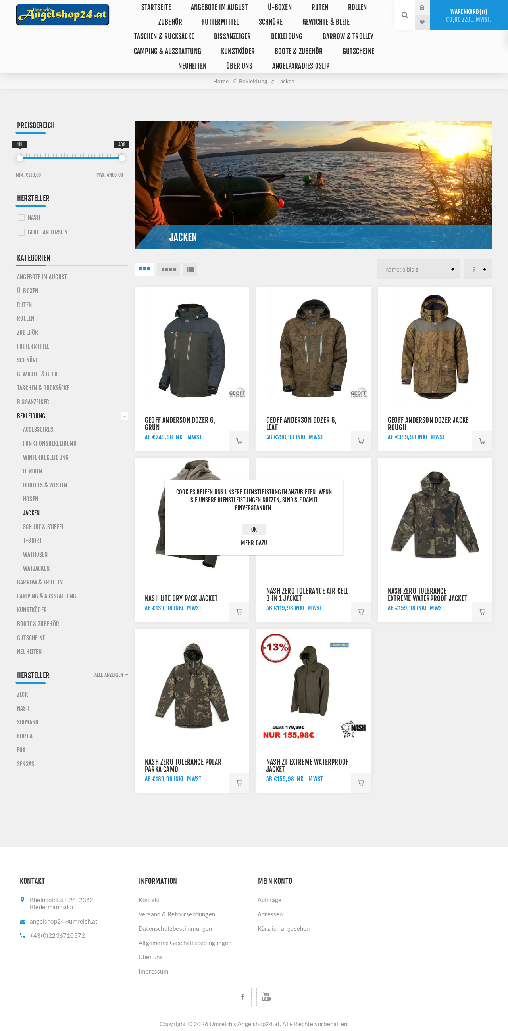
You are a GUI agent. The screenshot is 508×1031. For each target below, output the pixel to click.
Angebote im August (219, 7)
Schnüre (271, 22)
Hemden (32, 471)
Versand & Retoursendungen (177, 914)
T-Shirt (32, 540)
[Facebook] (242, 997)
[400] (122, 158)
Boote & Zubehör (299, 51)
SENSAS (25, 764)
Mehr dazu (254, 543)
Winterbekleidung (46, 457)
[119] (20, 158)
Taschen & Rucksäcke (164, 37)
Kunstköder (238, 51)
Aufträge (270, 899)
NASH (34, 217)
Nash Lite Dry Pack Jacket (181, 598)
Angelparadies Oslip (301, 66)
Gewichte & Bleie (326, 22)
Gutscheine (358, 51)
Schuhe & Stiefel (43, 527)
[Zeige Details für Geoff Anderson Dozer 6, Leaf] (313, 344)
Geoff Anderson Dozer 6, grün (180, 424)
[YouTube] (265, 997)
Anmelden (428, 7)
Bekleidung (287, 37)
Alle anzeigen (108, 675)
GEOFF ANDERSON (47, 232)
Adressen (270, 914)
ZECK (22, 694)
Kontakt (149, 899)
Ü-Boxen (280, 7)
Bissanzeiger (232, 37)
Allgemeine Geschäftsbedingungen (185, 942)
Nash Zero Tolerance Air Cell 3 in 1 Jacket (307, 595)
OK (254, 529)
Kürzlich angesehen (284, 928)
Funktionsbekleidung (50, 443)
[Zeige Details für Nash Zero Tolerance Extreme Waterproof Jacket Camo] (435, 515)
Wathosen (35, 554)
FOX (21, 750)
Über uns (239, 66)
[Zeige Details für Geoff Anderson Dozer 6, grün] (192, 344)
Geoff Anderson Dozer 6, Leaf (301, 424)
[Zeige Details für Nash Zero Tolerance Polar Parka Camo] (192, 686)
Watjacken (36, 568)
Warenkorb (468, 15)
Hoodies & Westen (45, 485)
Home (221, 81)
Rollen (357, 7)
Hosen (30, 499)
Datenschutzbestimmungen (175, 928)
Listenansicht (190, 269)
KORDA (25, 736)
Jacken (31, 513)
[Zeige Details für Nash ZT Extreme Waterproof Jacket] (313, 686)
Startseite (156, 7)
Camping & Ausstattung (167, 51)
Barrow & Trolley (348, 37)
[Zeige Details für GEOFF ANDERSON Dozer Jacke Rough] (435, 344)
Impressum (153, 971)
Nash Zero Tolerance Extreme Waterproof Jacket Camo (427, 598)
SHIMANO (27, 722)
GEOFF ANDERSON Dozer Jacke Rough (428, 424)
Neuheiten (192, 66)
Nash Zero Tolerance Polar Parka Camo (183, 766)
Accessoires (38, 429)
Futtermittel (220, 22)
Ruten (320, 7)
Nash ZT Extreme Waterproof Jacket (307, 766)
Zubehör (170, 22)
